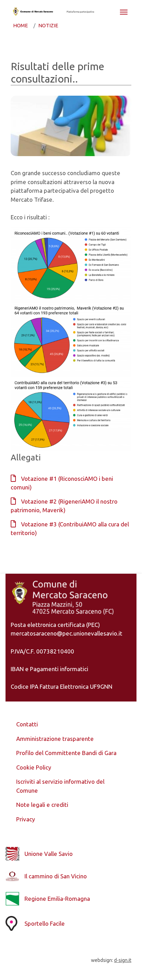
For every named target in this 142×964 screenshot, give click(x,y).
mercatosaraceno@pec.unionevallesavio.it (66, 633)
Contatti (27, 724)
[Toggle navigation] (124, 11)
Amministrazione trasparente (55, 738)
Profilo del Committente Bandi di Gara (66, 753)
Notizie (48, 25)
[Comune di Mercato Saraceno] (32, 11)
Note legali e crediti (42, 804)
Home (20, 25)
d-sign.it (122, 960)
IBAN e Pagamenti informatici (49, 669)
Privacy (25, 819)
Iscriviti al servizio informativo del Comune (60, 786)
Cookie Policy (33, 767)
